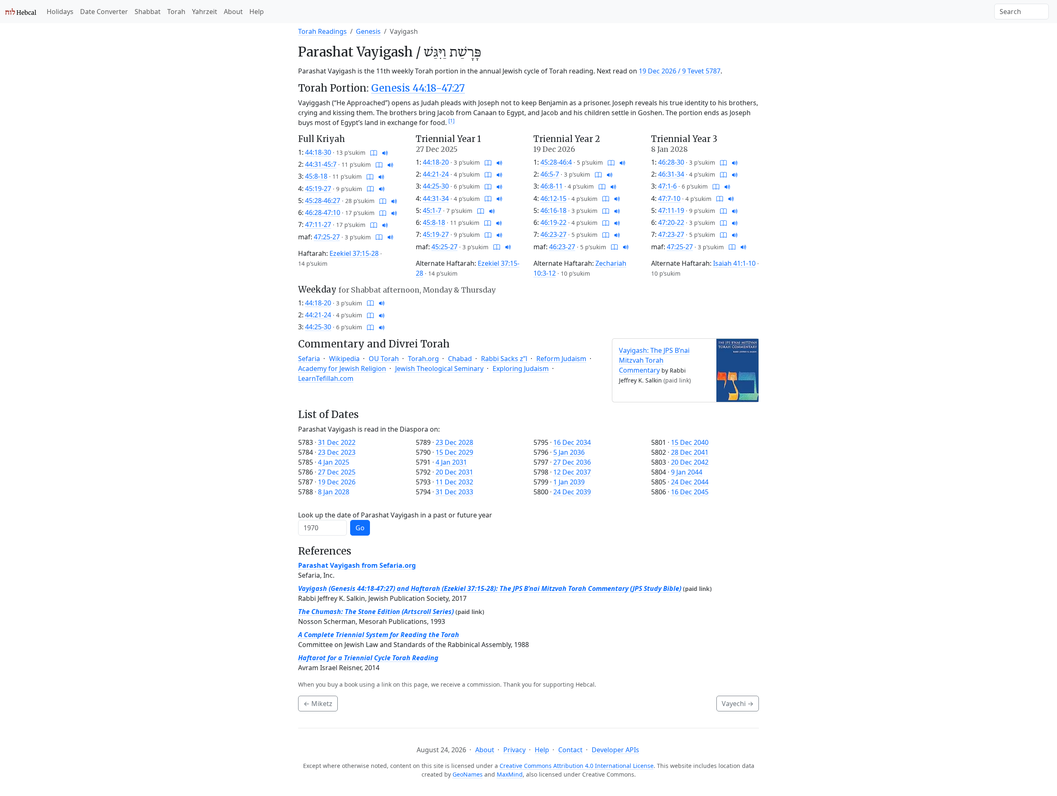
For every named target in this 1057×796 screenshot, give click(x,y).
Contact (570, 749)
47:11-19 (671, 210)
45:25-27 (444, 246)
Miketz (317, 703)
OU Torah (384, 358)
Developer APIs (615, 749)
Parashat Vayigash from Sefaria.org (357, 565)
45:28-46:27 (322, 200)
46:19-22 (553, 222)
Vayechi (738, 703)
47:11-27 (318, 224)
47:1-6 (667, 186)
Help (256, 11)
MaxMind (510, 774)
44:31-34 (436, 198)
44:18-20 (436, 162)
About (233, 11)
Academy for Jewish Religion (342, 368)
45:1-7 (432, 210)
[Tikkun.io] (373, 152)
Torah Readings (322, 31)
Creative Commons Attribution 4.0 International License (577, 766)
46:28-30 (671, 162)
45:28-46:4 (556, 162)
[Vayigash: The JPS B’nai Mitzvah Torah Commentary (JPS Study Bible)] (737, 369)
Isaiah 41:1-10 (734, 263)
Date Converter (104, 11)
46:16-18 (553, 210)
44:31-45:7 (321, 164)
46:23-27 (553, 234)
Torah (176, 11)
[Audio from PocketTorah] (385, 152)
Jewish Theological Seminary (439, 368)
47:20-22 (671, 222)
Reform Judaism (561, 358)
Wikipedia (344, 358)
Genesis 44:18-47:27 (418, 88)
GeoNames (468, 774)
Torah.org (423, 358)
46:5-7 (549, 174)
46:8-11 (551, 186)
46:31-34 (671, 174)
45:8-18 (316, 176)
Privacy (514, 749)
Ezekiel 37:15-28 (354, 253)
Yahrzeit (204, 11)
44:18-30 (318, 152)
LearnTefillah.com (325, 378)
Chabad (460, 358)
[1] (451, 120)
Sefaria (309, 358)
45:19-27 (318, 188)
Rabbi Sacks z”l (504, 358)
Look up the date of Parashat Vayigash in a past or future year (395, 515)
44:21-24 (436, 174)
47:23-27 (671, 234)
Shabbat (148, 11)
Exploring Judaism (521, 368)
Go (360, 527)
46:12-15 (553, 198)
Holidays (60, 11)
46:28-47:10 (322, 212)
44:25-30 (436, 186)
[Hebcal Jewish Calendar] (21, 11)
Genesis (368, 31)
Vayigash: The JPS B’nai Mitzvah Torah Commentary (654, 360)
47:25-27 (327, 236)
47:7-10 (669, 198)
